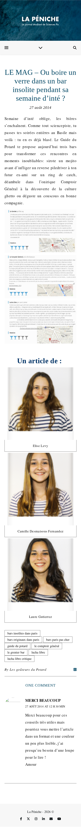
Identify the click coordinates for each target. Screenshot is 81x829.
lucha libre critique (19, 658)
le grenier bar (16, 652)
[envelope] (52, 819)
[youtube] (59, 819)
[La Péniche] (40, 20)
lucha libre (38, 652)
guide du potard (17, 646)
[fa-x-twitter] (29, 819)
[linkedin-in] (44, 819)
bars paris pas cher (58, 639)
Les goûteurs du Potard (28, 669)
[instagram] (36, 819)
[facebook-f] (21, 819)
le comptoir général (46, 646)
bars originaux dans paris (23, 639)
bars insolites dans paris (22, 633)
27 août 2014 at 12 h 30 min (45, 706)
